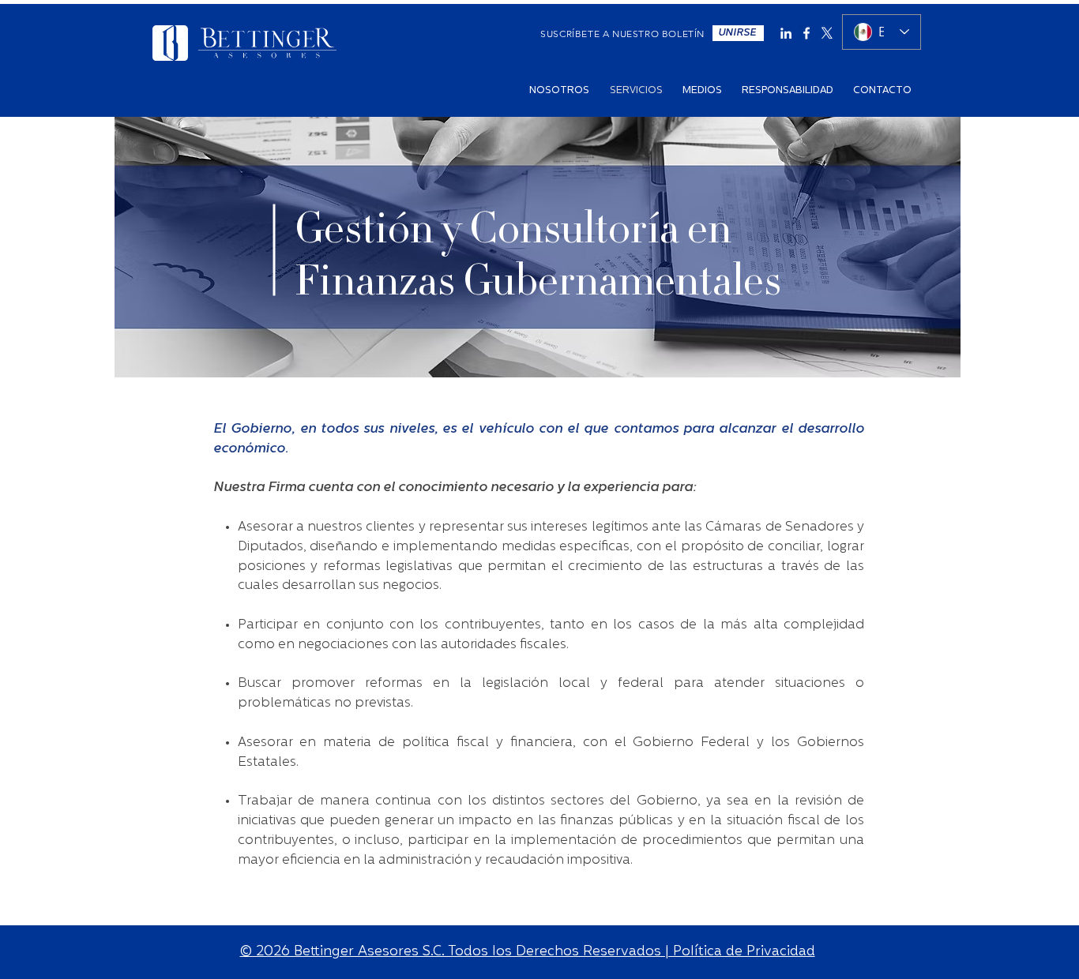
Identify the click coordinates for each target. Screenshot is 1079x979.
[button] (738, 33)
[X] (827, 33)
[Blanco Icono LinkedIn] (786, 33)
